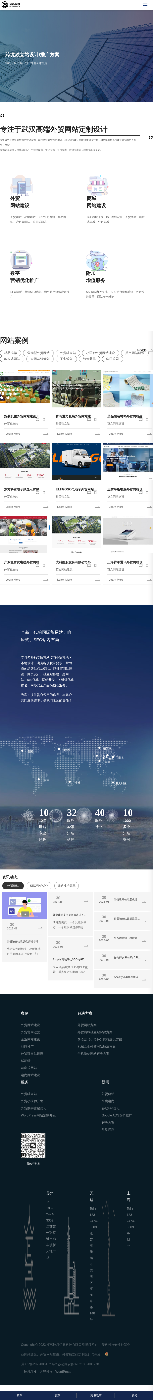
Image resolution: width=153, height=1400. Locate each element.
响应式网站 (12, 363)
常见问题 (108, 1134)
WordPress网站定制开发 (38, 1120)
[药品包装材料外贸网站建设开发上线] (128, 394)
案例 (58, 1395)
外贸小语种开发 (32, 1106)
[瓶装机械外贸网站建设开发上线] (25, 394)
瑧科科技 (30, 1376)
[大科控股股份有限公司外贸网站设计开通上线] (76, 540)
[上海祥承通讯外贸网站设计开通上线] (128, 540)
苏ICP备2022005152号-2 (39, 1368)
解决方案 (108, 1127)
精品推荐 (10, 357)
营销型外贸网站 (38, 357)
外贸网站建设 (30, 1029)
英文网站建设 (134, 357)
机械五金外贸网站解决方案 (96, 1051)
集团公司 (112, 363)
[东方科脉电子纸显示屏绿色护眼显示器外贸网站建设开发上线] (25, 467)
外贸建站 (108, 1098)
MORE (141, 355)
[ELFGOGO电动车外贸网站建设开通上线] (76, 467)
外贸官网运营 (30, 1037)
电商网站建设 (30, 1080)
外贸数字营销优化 (33, 1113)
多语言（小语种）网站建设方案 (99, 1044)
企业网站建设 (30, 1044)
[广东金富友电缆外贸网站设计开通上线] (25, 540)
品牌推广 (27, 1051)
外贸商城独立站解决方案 (95, 1037)
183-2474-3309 (50, 1219)
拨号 (134, 1395)
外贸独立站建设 (32, 1058)
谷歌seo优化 (111, 1113)
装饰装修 (89, 363)
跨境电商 (108, 1106)
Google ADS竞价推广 (117, 1120)
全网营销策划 (40, 363)
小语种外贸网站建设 (100, 357)
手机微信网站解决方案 (93, 1058)
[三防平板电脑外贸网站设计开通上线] (128, 467)
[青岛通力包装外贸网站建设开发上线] (76, 394)
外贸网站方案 (87, 1029)
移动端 (25, 1065)
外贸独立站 (68, 357)
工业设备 (66, 363)
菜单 (19, 1395)
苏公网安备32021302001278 (78, 1368)
